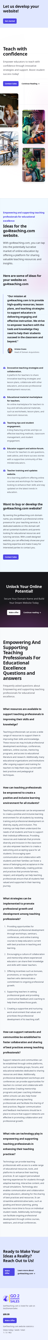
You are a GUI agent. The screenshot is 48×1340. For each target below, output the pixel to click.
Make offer (14, 612)
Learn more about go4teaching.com (26, 1272)
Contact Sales (11, 83)
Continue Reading (31, 83)
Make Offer (7, 1271)
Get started (10, 21)
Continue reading (32, 612)
